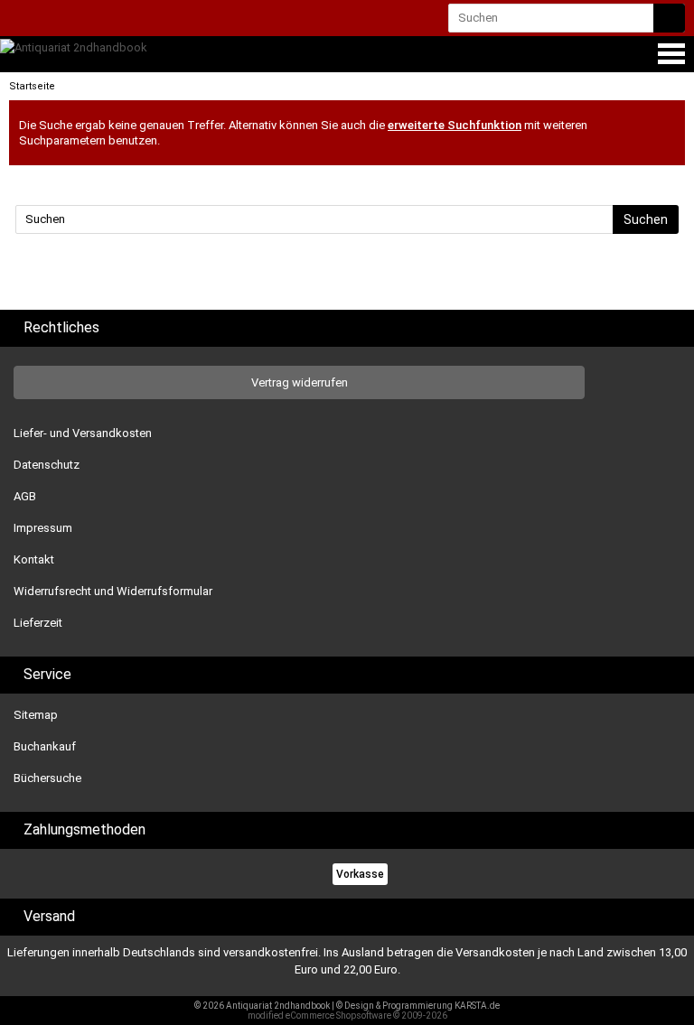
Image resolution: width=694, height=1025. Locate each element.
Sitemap (36, 715)
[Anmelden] (56, 19)
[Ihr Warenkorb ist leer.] (91, 21)
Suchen (646, 219)
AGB (25, 496)
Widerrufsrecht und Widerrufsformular (113, 591)
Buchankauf (45, 746)
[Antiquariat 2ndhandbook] (73, 47)
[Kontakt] (24, 19)
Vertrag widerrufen (299, 382)
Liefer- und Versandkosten (83, 433)
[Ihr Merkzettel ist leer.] (126, 19)
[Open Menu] (669, 53)
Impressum (43, 528)
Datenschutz (47, 464)
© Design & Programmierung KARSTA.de (418, 1006)
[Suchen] (669, 18)
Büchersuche (47, 778)
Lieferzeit (38, 622)
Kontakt (34, 559)
